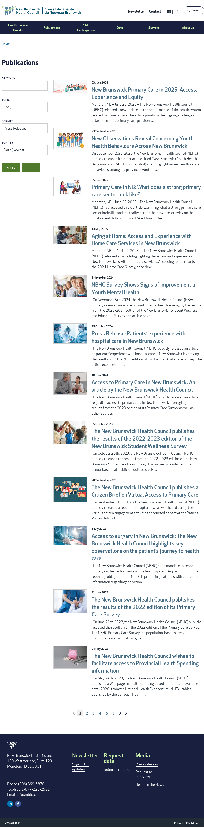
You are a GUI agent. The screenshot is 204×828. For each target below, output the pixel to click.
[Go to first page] (74, 713)
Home (6, 44)
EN (169, 11)
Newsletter (136, 11)
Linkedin (10, 804)
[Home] (41, 10)
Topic (6, 100)
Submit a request (117, 769)
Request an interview (144, 774)
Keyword (8, 77)
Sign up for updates (80, 766)
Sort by (7, 142)
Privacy (178, 823)
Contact (155, 11)
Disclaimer (192, 823)
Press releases (147, 764)
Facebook (18, 804)
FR (176, 11)
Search (196, 10)
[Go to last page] (127, 713)
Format (7, 121)
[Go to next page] (120, 713)
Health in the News (150, 784)
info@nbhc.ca (27, 794)
